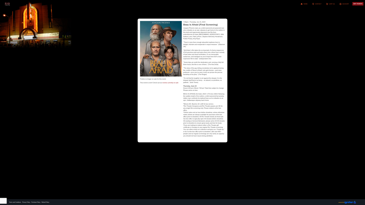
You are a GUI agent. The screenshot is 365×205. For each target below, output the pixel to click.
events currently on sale (170, 83)
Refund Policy (45, 202)
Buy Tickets (357, 3)
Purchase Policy (35, 202)
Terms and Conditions (15, 202)
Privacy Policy (26, 202)
